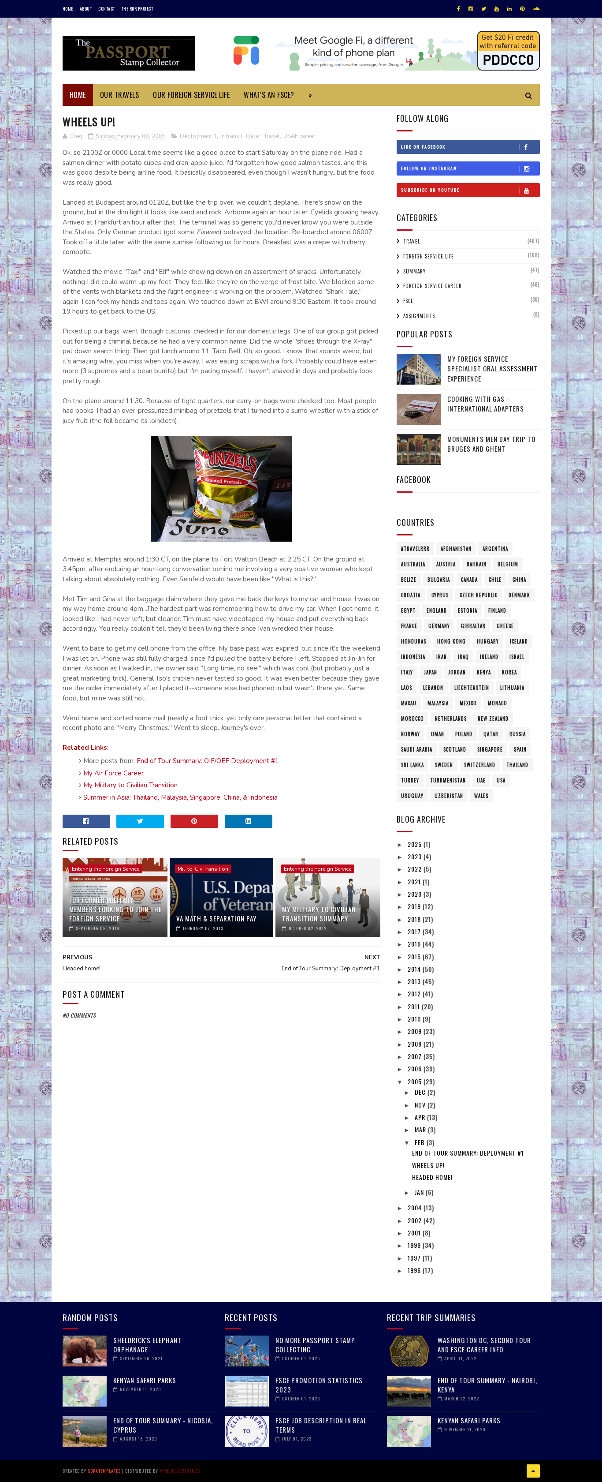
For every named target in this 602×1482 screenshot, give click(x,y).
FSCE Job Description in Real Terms (321, 1424)
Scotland (454, 749)
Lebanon (433, 687)
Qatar (253, 136)
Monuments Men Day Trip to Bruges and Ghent (491, 444)
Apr (421, 1117)
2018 (415, 919)
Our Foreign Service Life (191, 95)
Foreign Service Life (428, 256)
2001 (415, 1232)
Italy (407, 672)
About (86, 8)
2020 (416, 893)
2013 (415, 981)
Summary (414, 271)
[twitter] (483, 9)
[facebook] (458, 9)
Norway (410, 733)
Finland (497, 610)
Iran (441, 656)
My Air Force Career (113, 773)
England (437, 610)
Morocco (412, 718)
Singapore (490, 749)
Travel (272, 136)
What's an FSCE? (269, 95)
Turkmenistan (448, 780)
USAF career (299, 136)
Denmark (519, 595)
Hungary (488, 641)
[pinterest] (522, 9)
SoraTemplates (104, 1470)
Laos (406, 687)
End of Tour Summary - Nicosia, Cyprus (163, 1424)
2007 (416, 1056)
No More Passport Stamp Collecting (315, 1344)
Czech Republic (479, 595)
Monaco (497, 703)
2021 (415, 881)
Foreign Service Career (432, 285)
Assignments (419, 315)
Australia (413, 564)
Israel (516, 656)
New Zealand (493, 718)
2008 (416, 1043)
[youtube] (496, 9)
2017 (415, 931)
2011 (415, 1006)
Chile (495, 579)
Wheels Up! (428, 1165)
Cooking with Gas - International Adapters (485, 404)
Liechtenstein (471, 687)
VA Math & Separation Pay (216, 918)
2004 (416, 1207)
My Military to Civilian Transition (130, 785)
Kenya (484, 672)
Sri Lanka (412, 764)
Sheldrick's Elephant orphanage (147, 1344)
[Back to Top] (533, 1471)
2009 (416, 1031)
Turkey (410, 780)
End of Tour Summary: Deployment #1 (468, 1152)
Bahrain (477, 564)
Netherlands (451, 718)
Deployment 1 (198, 136)
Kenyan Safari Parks (144, 1380)
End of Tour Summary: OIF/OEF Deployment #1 (208, 760)
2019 (415, 906)
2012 (415, 993)
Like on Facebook (423, 146)
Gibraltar (473, 625)
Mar (421, 1129)
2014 (415, 968)
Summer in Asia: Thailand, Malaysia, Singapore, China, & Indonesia (180, 797)
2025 (416, 844)
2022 (416, 868)
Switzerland (479, 764)
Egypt (408, 610)
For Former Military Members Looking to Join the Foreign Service (115, 909)
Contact (106, 8)
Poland (463, 733)
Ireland (489, 656)
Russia (517, 733)
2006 (416, 1068)
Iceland (519, 641)
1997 (415, 1257)
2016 (415, 943)
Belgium (508, 564)
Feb (421, 1142)
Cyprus (440, 595)
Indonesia (413, 656)
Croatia (410, 595)
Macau (408, 703)
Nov (421, 1104)
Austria (446, 564)
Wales (481, 795)
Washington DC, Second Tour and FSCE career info (484, 1344)
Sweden (444, 764)
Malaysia (438, 703)
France (409, 625)
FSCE (408, 300)
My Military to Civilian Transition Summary (319, 913)
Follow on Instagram (429, 168)
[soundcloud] (536, 9)
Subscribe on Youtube (430, 190)
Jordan (457, 672)
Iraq (463, 656)
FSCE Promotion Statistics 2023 (319, 1384)
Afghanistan (456, 548)
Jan (420, 1192)
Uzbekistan (449, 795)
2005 (416, 1081)
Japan (430, 672)
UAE (481, 780)
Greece (505, 625)
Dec (421, 1092)
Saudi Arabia (416, 749)
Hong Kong (451, 641)
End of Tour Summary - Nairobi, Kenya (487, 1384)
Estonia (467, 610)
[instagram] (470, 9)
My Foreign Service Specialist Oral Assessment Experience (492, 368)
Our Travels (119, 95)
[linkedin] (509, 9)
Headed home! (432, 1177)
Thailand (517, 764)
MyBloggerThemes (180, 1470)
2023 (416, 856)
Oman (437, 733)
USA (501, 780)
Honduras (413, 641)
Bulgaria (438, 579)
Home (68, 8)
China (519, 579)
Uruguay (412, 795)
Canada (469, 579)
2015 (415, 956)
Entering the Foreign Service (105, 868)
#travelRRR (415, 548)
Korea (509, 672)
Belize (408, 579)
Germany (439, 625)
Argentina (495, 548)
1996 (415, 1270)
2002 (416, 1220)
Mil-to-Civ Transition (203, 868)
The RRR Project (137, 8)
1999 (415, 1245)
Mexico (468, 703)
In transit (231, 136)
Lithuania (512, 687)
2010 (415, 1018)
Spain (520, 749)
